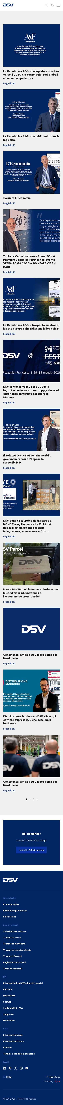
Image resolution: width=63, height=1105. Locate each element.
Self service (9, 916)
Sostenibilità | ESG (13, 1008)
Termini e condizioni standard (19, 1053)
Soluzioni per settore (14, 931)
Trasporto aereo (12, 937)
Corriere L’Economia (17, 197)
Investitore (9, 995)
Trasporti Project (12, 956)
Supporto (8, 1014)
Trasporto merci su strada (17, 950)
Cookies (7, 1047)
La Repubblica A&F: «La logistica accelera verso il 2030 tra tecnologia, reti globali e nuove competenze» (31, 74)
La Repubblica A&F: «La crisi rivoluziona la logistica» (31, 138)
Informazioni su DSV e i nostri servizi (23, 983)
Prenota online (11, 904)
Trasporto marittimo (14, 943)
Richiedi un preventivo (15, 910)
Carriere (7, 989)
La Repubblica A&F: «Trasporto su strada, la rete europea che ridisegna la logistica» (31, 327)
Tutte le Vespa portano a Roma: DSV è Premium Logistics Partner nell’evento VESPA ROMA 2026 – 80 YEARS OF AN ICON (29, 261)
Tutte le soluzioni (12, 968)
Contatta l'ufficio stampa (31, 850)
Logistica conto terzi (14, 962)
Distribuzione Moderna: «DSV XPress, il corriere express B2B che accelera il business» (29, 719)
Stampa (7, 1001)
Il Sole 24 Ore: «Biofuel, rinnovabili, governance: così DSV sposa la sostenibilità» (27, 459)
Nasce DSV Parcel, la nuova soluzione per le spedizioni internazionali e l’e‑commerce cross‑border (30, 592)
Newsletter (9, 1020)
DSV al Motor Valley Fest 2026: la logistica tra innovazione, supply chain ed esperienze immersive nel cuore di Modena (31, 391)
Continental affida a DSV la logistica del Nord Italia (30, 656)
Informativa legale (13, 1035)
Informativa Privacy (13, 1041)
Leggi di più (31, 83)
